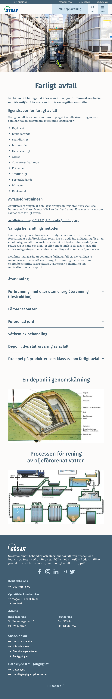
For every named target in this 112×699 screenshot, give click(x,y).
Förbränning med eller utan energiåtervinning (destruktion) (48, 294)
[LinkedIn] (56, 571)
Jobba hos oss (84, 2)
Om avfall (25, 17)
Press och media (22, 641)
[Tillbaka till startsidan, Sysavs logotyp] (11, 9)
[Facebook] (39, 571)
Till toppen (54, 686)
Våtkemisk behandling (27, 334)
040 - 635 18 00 (21, 586)
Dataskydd (19, 669)
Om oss (12, 17)
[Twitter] (72, 571)
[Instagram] (47, 571)
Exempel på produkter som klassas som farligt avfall (54, 359)
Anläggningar (20, 656)
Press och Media (65, 2)
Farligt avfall (43, 17)
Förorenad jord (21, 321)
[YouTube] (64, 571)
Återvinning (18, 279)
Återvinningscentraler (25, 651)
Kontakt (17, 603)
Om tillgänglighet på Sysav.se (30, 674)
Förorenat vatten (22, 309)
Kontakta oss (102, 2)
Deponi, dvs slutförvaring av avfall (38, 346)
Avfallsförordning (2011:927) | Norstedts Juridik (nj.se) (43, 220)
